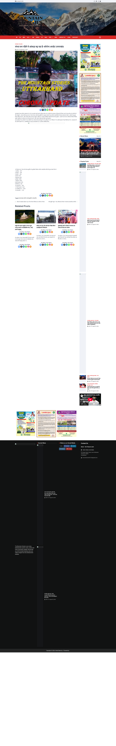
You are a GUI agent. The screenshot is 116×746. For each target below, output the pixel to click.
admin (17, 49)
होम (16, 37)
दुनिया (24, 37)
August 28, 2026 (53, 497)
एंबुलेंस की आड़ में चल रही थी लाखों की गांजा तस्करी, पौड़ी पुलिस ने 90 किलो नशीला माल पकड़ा (93, 221)
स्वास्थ (46, 37)
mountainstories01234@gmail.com (90, 457)
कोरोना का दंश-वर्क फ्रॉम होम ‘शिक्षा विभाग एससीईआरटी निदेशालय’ (46, 226)
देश (20, 37)
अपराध (82, 150)
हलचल (21, 44)
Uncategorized (90, 383)
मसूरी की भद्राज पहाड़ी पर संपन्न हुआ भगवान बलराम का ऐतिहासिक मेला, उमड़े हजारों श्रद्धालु (24, 227)
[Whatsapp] (47, 110)
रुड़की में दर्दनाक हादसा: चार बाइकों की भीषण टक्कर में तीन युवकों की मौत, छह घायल (93, 388)
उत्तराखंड (16, 44)
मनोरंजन (37, 37)
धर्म (41, 37)
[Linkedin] (45, 110)
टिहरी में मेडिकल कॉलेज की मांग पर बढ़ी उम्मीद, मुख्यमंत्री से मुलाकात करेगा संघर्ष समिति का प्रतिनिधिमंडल (93, 323)
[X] (43, 110)
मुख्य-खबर (90, 150)
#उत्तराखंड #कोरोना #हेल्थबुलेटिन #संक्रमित (28, 198)
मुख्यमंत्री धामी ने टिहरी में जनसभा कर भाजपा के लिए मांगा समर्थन (66, 226)
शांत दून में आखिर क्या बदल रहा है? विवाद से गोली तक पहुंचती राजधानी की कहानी (90, 153)
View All (98, 136)
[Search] (100, 37)
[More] (52, 110)
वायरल (56, 37)
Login (68, 37)
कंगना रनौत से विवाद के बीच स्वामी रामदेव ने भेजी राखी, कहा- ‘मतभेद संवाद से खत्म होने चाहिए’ (50, 494)
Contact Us (62, 37)
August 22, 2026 (89, 156)
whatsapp (75, 37)
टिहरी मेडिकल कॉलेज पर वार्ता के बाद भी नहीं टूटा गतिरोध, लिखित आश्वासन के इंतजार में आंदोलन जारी (93, 166)
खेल (33, 37)
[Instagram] (50, 110)
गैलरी (50, 37)
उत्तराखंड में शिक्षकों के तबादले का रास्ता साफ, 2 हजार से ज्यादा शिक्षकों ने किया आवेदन (50, 596)
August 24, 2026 (95, 169)
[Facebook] (41, 110)
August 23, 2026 (95, 224)
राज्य (28, 37)
